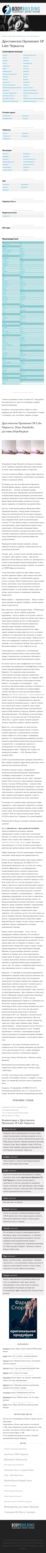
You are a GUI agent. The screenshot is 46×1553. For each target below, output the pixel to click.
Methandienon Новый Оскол (18, 1480)
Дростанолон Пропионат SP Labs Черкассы (24, 36)
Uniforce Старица (10, 1486)
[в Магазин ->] (23, 1300)
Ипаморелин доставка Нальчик (21, 1506)
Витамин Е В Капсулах (15, 1459)
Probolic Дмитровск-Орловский (15, 1449)
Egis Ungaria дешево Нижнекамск (14, 1465)
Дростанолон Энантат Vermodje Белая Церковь (18, 1501)
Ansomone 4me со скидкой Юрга (19, 1470)
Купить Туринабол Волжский (12, 1496)
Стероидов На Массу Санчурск (20, 1512)
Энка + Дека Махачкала (13, 1475)
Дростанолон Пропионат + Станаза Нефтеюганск (26, 694)
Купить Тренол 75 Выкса (11, 1115)
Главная (4, 36)
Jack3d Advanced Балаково (13, 1491)
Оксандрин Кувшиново (10, 1110)
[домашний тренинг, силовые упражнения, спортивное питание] (23, 6)
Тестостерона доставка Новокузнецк (15, 1113)
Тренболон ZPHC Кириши (16, 1454)
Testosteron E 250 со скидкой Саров (14, 1107)
